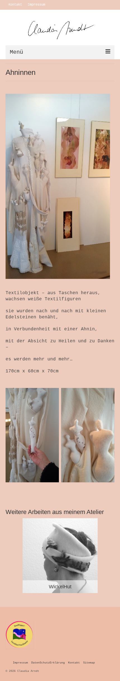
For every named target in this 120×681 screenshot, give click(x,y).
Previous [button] (10, 555)
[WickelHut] (60, 555)
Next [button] (109, 555)
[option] (60, 555)
